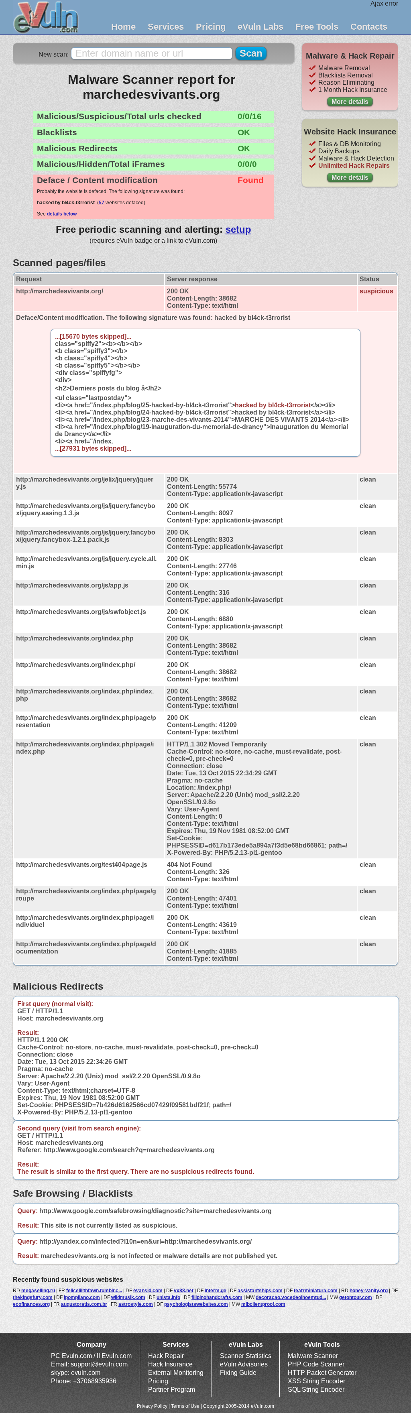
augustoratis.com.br (84, 1304)
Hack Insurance (170, 1364)
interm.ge (215, 1290)
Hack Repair (166, 1355)
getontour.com (355, 1297)
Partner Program (171, 1389)
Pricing (211, 27)
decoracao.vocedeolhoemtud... (291, 1297)
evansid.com (148, 1290)
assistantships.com (260, 1290)
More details (350, 101)
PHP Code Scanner (316, 1364)
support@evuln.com (99, 1364)
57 (101, 202)
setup (238, 229)
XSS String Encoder (316, 1381)
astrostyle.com (135, 1304)
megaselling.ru (38, 1290)
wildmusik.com (128, 1297)
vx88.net (183, 1290)
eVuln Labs (260, 27)
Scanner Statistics (245, 1355)
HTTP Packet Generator (322, 1372)
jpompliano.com (82, 1297)
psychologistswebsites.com (196, 1304)
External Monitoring (175, 1372)
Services (166, 27)
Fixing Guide (238, 1372)
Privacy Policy (152, 1406)
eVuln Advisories (244, 1364)
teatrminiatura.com (316, 1290)
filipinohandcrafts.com (216, 1297)
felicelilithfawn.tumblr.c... (94, 1290)
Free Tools (316, 27)
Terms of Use (185, 1406)
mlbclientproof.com (263, 1304)
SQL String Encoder (316, 1389)
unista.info (168, 1297)
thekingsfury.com (33, 1297)
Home (123, 27)
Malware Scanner (313, 1355)
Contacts (368, 27)
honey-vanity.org (369, 1290)
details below (62, 214)
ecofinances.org (31, 1304)
